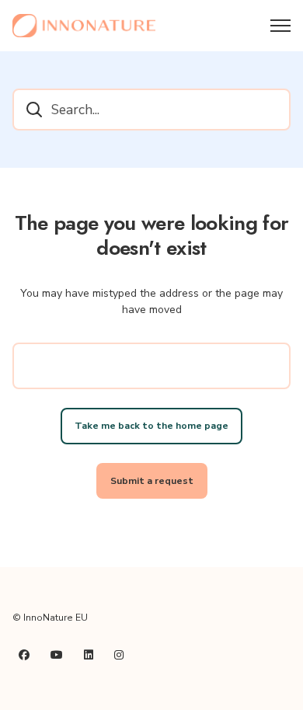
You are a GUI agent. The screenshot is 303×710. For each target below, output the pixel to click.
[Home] (83, 25)
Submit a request (151, 481)
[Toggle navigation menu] (280, 25)
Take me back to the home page (151, 425)
